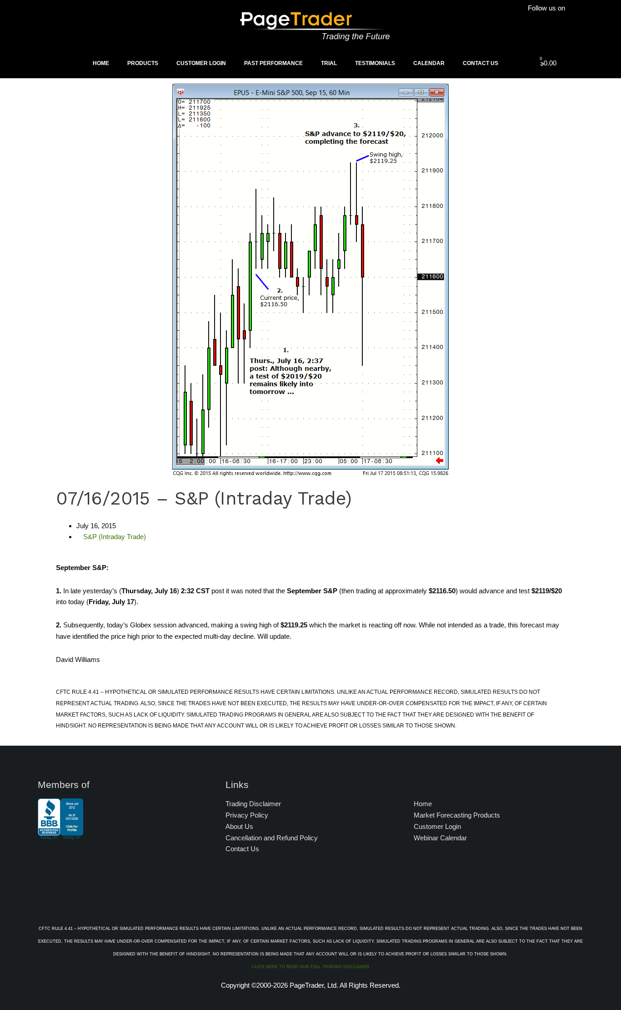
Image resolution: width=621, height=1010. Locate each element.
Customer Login (201, 63)
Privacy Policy (246, 815)
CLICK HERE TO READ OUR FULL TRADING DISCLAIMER (311, 967)
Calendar (429, 63)
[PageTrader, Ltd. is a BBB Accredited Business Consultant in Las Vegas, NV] (60, 834)
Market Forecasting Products (457, 815)
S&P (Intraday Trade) (114, 536)
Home (101, 63)
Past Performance (273, 63)
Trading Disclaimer (253, 804)
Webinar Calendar (440, 838)
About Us (239, 826)
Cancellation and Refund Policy (271, 838)
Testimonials (375, 63)
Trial (329, 63)
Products (142, 63)
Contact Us (480, 63)
